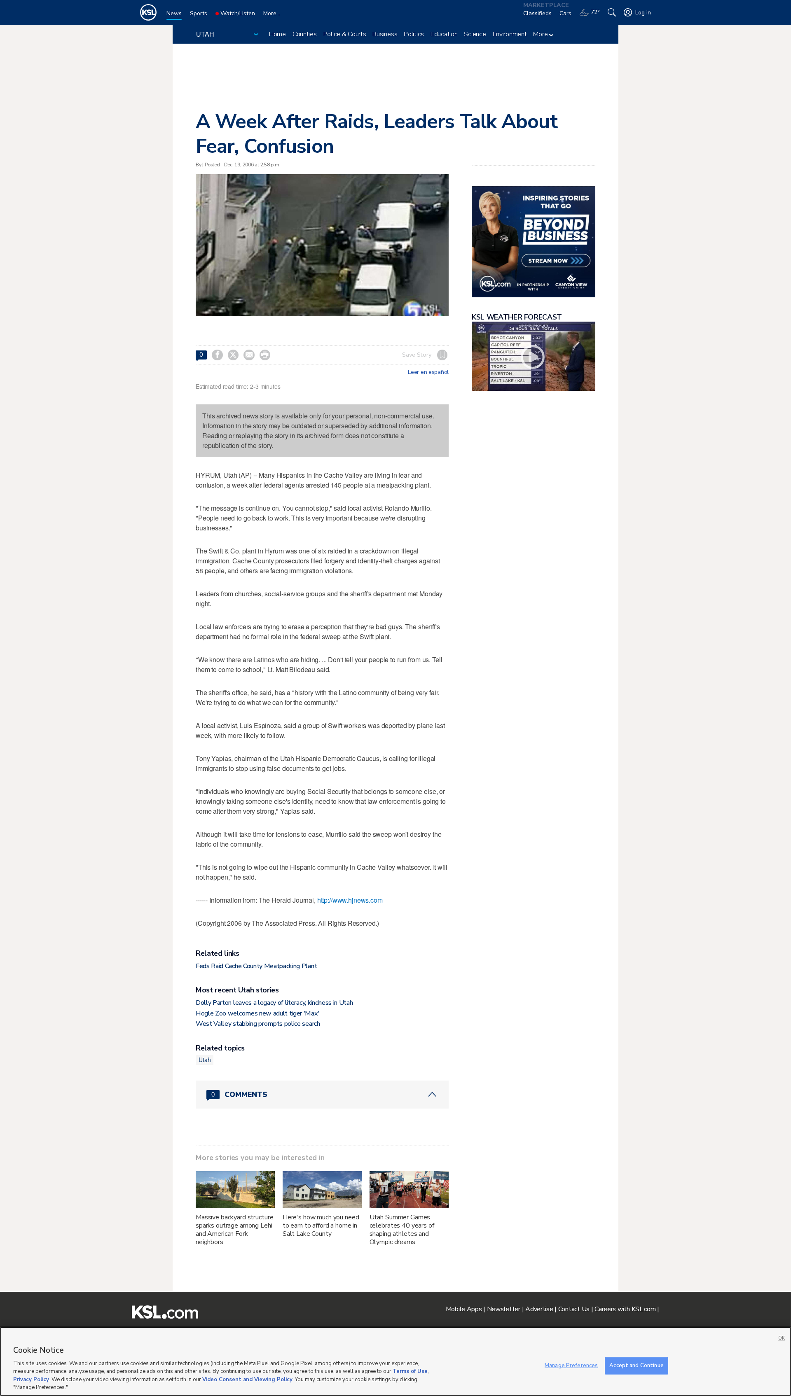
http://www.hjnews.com (350, 900)
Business (384, 34)
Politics (414, 34)
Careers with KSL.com (624, 1309)
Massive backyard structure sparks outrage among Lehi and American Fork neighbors (234, 1230)
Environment (510, 34)
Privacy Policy (31, 1379)
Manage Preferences (571, 1365)
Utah (205, 1059)
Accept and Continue (636, 1365)
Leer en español (428, 372)
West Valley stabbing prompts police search (258, 1023)
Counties (305, 34)
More (541, 34)
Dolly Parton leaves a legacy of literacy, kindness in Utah (274, 1002)
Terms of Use (410, 1371)
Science (475, 34)
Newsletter (503, 1309)
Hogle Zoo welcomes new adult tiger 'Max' (257, 1013)
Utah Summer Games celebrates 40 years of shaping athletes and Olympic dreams (402, 1230)
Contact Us (574, 1309)
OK (781, 1338)
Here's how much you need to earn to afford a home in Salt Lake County (321, 1225)
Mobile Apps (464, 1309)
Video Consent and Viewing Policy (247, 1379)
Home (277, 34)
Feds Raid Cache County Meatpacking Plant (256, 966)
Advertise (539, 1309)
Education (444, 34)
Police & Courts (344, 34)
